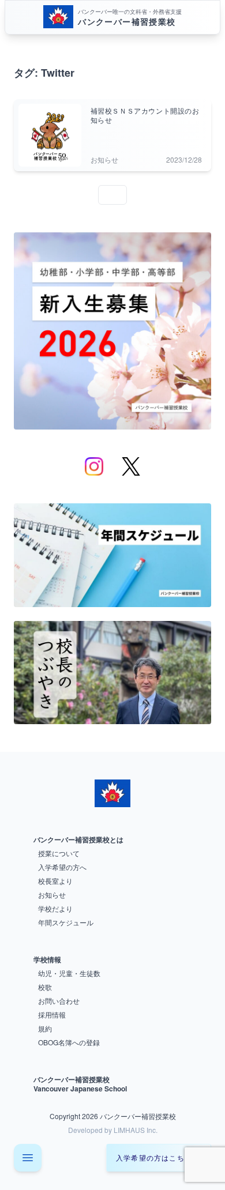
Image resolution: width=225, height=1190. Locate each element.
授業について (59, 853)
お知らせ (52, 894)
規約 (45, 1028)
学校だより (55, 908)
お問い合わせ (59, 1001)
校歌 (45, 987)
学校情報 (47, 959)
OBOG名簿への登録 (69, 1042)
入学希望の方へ (62, 867)
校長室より (55, 881)
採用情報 (52, 1014)
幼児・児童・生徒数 (69, 973)
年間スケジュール (65, 922)
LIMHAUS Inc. (136, 1130)
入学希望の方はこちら (154, 1157)
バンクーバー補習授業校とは (78, 839)
